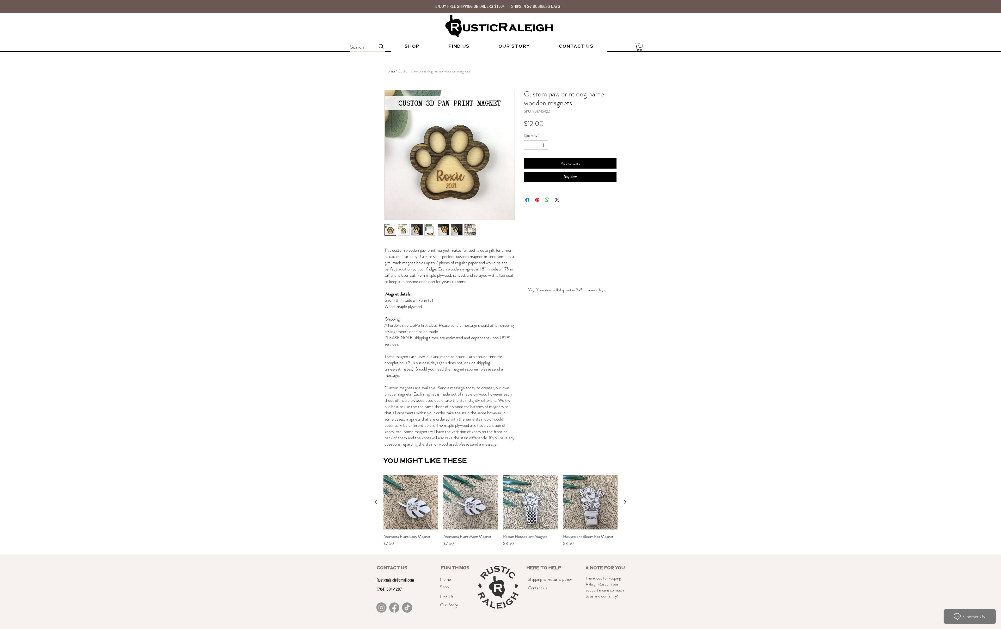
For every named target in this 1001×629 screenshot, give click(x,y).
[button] (639, 47)
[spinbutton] (536, 145)
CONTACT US (392, 568)
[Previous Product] (376, 502)
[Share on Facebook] (527, 200)
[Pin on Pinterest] (537, 200)
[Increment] (544, 145)
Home (389, 71)
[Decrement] (528, 145)
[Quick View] (410, 502)
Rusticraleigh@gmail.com (395, 580)
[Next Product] (625, 502)
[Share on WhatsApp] (547, 200)
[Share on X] (557, 200)
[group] (500, 513)
